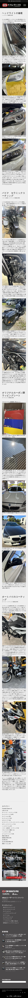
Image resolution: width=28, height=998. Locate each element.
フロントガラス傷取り (7, 830)
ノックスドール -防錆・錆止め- (10, 921)
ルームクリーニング (7, 833)
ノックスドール (6, 826)
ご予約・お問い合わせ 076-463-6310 (14, 1)
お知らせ (4, 810)
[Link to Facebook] (20, 993)
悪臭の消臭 (4, 835)
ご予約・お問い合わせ (14, 996)
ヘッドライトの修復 (12, 13)
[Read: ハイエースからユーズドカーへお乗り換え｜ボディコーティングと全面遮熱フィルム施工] (3, 935)
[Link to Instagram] (23, 993)
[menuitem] (24, 5)
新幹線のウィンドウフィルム (10, 922)
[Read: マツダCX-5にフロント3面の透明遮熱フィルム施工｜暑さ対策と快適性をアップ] (3, 940)
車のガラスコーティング (9, 907)
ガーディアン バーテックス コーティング (12, 822)
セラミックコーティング (8, 824)
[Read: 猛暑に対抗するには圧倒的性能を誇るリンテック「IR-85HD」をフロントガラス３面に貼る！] (3, 951)
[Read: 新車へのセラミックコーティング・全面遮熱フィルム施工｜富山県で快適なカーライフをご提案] (3, 963)
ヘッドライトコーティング (9, 913)
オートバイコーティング (9, 909)
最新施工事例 (10, 15)
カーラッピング (5, 397)
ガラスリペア (5, 820)
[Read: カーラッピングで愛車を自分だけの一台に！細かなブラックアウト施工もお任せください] (3, 957)
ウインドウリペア (7, 919)
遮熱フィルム (5, 843)
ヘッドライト (4, 15)
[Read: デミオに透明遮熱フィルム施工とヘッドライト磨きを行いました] (3, 946)
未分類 (3, 839)
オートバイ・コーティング (7, 601)
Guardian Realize (6, 808)
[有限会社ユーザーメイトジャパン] (11, 5)
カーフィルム (5, 816)
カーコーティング (6, 814)
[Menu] (24, 5)
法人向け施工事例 (6, 841)
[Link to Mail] (25, 993)
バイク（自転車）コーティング (8, 197)
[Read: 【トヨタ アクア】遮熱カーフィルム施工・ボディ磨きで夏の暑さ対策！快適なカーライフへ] (3, 968)
